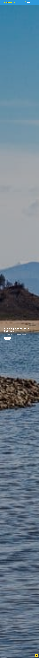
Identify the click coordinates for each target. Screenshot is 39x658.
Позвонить (28, 2)
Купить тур (7, 338)
